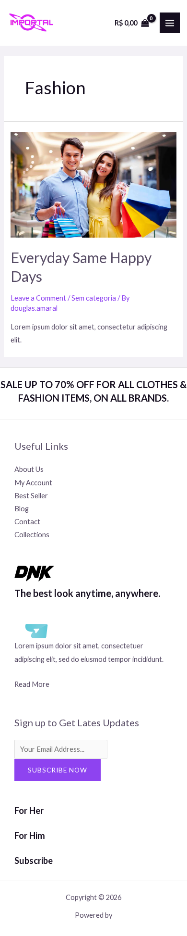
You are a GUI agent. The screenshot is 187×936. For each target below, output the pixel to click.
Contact (27, 522)
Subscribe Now (57, 770)
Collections (31, 535)
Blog (21, 509)
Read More (31, 684)
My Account (33, 483)
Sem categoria (93, 298)
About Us (29, 469)
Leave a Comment (38, 298)
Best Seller (31, 496)
